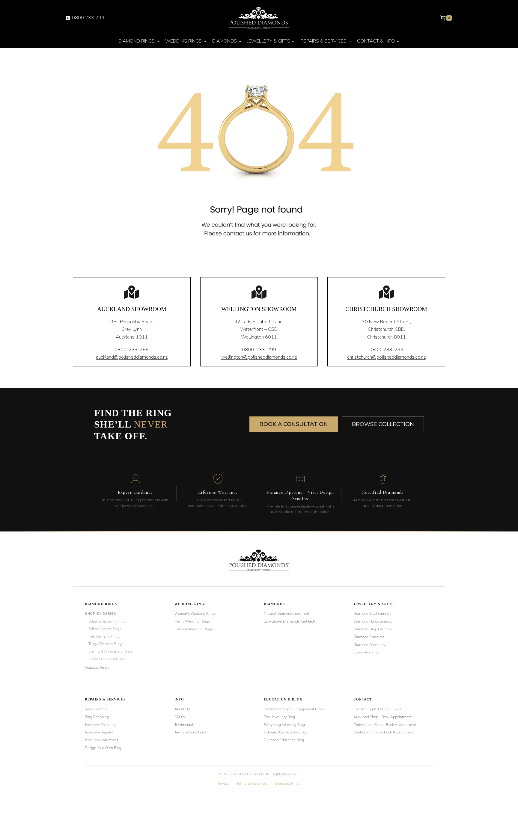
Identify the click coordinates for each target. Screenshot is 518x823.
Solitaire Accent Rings (104, 628)
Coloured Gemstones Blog (285, 732)
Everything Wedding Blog (284, 724)
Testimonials (184, 724)
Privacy (223, 783)
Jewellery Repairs (99, 732)
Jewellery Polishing (100, 724)
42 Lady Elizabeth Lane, (259, 321)
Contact (362, 699)
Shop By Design (100, 613)
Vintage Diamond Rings (106, 659)
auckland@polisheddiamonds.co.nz (132, 357)
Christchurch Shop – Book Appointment (384, 724)
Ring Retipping (97, 717)
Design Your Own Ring (103, 747)
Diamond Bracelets (368, 637)
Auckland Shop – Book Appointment (382, 717)
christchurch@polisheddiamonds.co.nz (386, 357)
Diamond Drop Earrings (372, 629)
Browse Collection (383, 424)
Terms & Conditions (190, 732)
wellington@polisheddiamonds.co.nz (259, 357)
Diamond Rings (101, 604)
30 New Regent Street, (386, 321)
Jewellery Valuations (101, 740)
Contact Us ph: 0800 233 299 (377, 709)
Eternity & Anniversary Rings (110, 651)
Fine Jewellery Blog (279, 717)
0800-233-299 (132, 349)
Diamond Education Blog (284, 740)
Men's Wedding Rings (192, 621)
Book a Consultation (293, 424)
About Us (182, 709)
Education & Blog (283, 699)
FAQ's (179, 717)
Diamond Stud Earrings (372, 613)
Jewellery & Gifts (373, 604)
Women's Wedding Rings (195, 613)
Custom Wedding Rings (193, 629)
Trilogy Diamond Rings (105, 643)
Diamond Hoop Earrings (372, 621)
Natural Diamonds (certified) (286, 613)
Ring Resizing (96, 709)
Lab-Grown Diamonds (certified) (289, 621)
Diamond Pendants (369, 644)
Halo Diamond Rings (104, 636)
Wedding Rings (190, 604)
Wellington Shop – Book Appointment (383, 732)
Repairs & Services (105, 699)
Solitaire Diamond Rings (106, 621)
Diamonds (274, 604)
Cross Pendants (366, 652)
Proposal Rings (97, 667)
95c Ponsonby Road (131, 321)
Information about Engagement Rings (294, 709)
